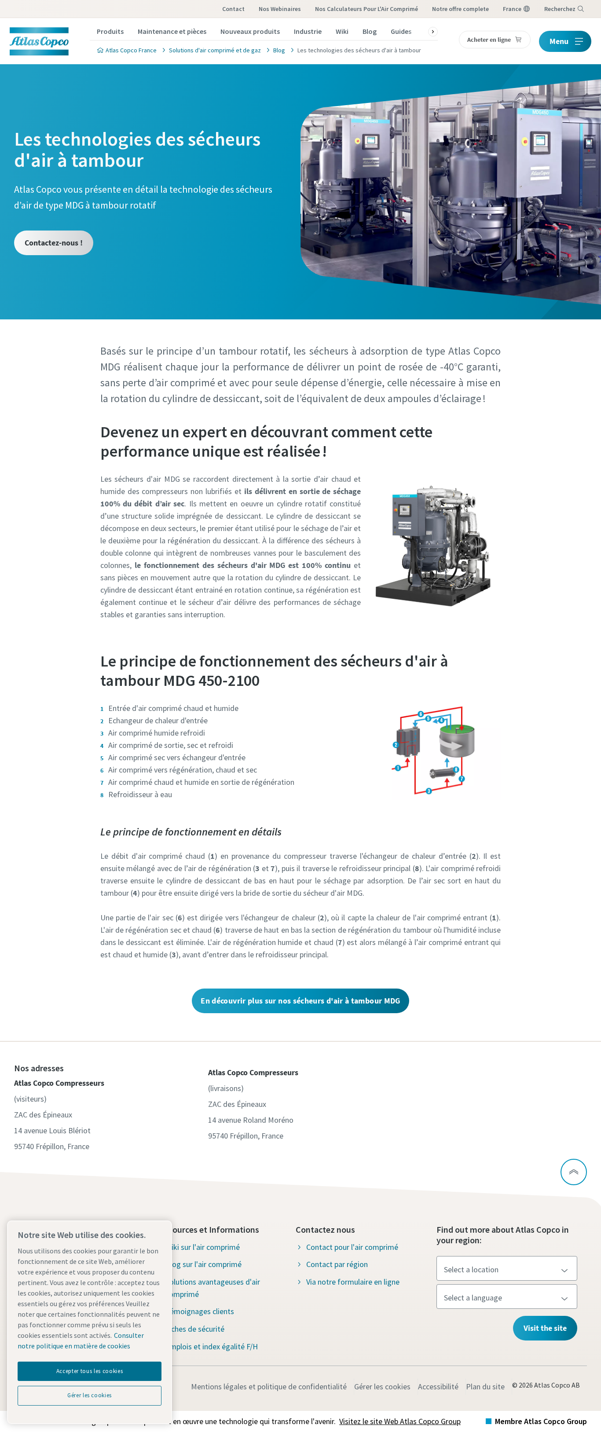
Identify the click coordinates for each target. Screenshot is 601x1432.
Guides (401, 31)
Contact (233, 9)
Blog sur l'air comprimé (203, 1264)
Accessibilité (438, 1386)
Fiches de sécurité (194, 1329)
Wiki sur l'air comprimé (202, 1247)
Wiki (342, 31)
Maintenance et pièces (172, 31)
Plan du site (485, 1386)
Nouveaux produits (250, 31)
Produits (110, 31)
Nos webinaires (280, 9)
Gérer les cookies (382, 1386)
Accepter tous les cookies (89, 1371)
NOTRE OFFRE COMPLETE (460, 9)
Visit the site (545, 1328)
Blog (370, 31)
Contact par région (337, 1264)
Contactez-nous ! (54, 243)
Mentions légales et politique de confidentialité (269, 1386)
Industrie (308, 31)
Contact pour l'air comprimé (352, 1247)
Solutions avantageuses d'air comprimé (212, 1288)
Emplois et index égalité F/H (211, 1346)
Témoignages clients (199, 1311)
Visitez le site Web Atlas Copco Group (400, 1421)
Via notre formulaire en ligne (352, 1282)
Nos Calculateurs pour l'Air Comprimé (366, 9)
